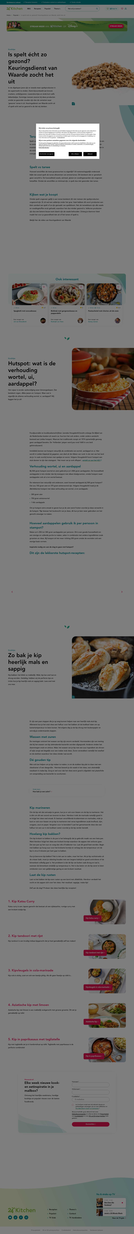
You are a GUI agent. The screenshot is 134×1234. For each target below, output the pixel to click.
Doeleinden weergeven (46, 154)
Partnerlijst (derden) (44, 147)
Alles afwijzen (75, 154)
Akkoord (90, 154)
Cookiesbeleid (61, 137)
